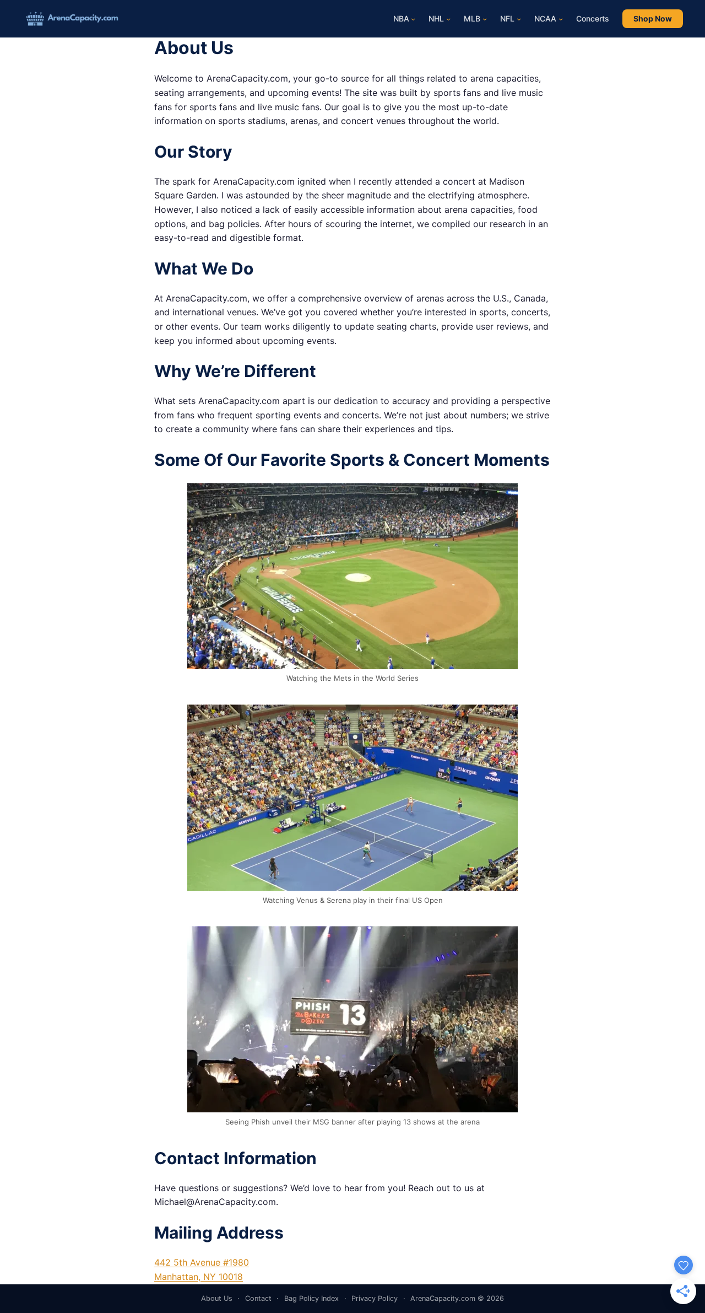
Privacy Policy (374, 1298)
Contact (258, 1298)
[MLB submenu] (484, 19)
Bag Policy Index (311, 1298)
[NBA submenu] (413, 19)
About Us (216, 1298)
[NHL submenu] (448, 19)
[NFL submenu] (519, 19)
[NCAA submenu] (560, 19)
